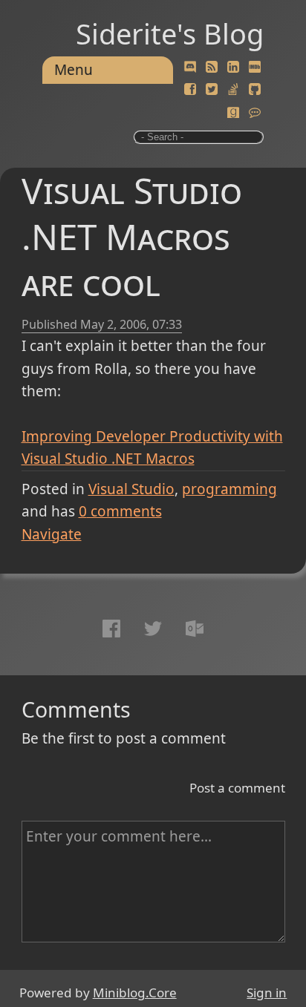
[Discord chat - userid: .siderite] (190, 67)
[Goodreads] (233, 112)
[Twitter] (212, 89)
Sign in (267, 992)
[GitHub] (255, 89)
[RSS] (212, 67)
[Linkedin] (233, 67)
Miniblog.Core (135, 992)
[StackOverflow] (233, 89)
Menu (73, 69)
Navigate (52, 534)
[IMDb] (255, 67)
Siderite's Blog (170, 33)
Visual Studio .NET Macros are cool (132, 236)
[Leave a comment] (255, 112)
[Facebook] (190, 89)
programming (229, 489)
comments (120, 511)
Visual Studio (131, 489)
